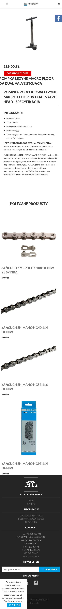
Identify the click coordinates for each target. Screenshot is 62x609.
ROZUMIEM (14, 605)
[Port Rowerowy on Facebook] (35, 583)
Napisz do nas (31, 556)
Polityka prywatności (31, 519)
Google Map (31, 553)
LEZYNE (16, 118)
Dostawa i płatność (31, 515)
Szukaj (31, 504)
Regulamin (31, 522)
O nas (31, 500)
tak (17, 130)
